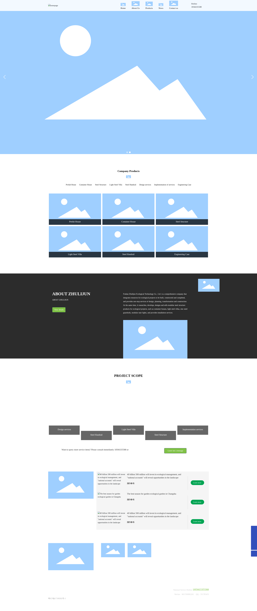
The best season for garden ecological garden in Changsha (151, 494)
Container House (85, 185)
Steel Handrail (130, 185)
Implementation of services (164, 185)
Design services (145, 185)
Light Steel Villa (115, 185)
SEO (116, 595)
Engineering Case (184, 185)
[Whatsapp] (254, 541)
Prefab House (71, 185)
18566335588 (196, 7)
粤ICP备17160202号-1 (57, 598)
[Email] (254, 529)
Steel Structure (100, 185)
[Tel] (254, 535)
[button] (127, 152)
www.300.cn (108, 595)
